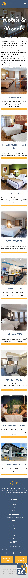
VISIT (14, 109)
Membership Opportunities (14, 517)
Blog (14, 507)
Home (14, 504)
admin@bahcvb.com (14, 546)
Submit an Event (7, 559)
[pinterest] (20, 553)
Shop (14, 532)
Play (14, 528)
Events (14, 525)
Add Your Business (21, 559)
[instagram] (13, 553)
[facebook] (6, 553)
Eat (14, 538)
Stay (14, 535)
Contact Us (14, 510)
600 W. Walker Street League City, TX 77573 (14, 550)
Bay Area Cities (14, 514)
